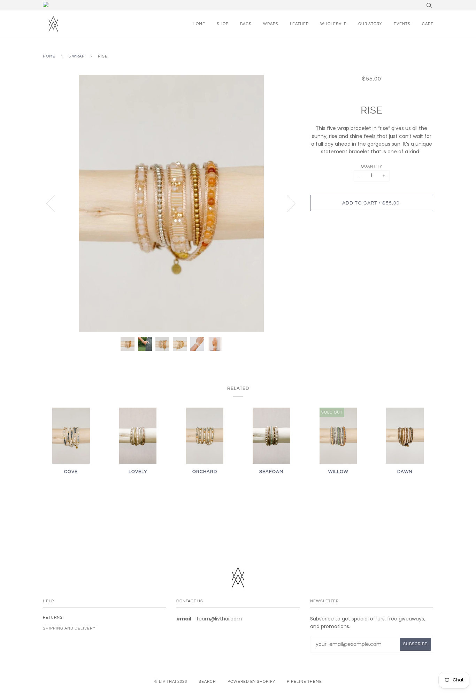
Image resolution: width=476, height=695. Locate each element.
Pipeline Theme (304, 682)
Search (207, 682)
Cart (427, 24)
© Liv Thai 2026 (170, 682)
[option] (171, 203)
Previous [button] (55, 203)
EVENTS (402, 24)
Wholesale (333, 24)
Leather (299, 24)
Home (199, 24)
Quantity (371, 166)
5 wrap (77, 56)
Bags (246, 24)
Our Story (370, 24)
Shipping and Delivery (69, 628)
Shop (223, 24)
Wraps (270, 24)
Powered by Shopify (251, 682)
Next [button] (287, 203)
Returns (53, 617)
